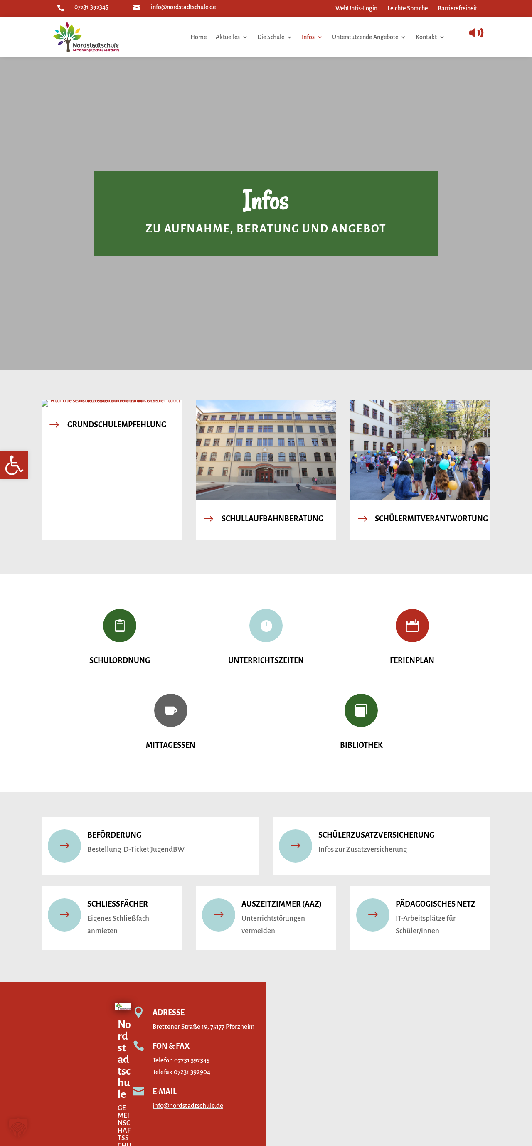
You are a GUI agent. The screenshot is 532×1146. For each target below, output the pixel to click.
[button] (18, 1127)
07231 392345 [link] (91, 7)
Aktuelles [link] (228, 37)
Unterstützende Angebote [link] (365, 37)
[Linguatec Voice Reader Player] (495, 33)
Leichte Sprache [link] (407, 8)
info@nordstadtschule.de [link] (183, 7)
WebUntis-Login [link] (356, 8)
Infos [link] (308, 37)
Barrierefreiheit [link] (457, 8)
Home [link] (198, 37)
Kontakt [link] (426, 37)
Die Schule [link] (270, 37)
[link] (14, 465)
